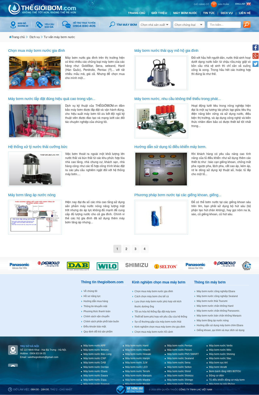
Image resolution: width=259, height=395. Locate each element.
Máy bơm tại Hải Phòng (222, 384)
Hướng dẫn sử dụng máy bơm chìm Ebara (220, 325)
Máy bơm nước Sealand (180, 358)
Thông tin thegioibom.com (102, 282)
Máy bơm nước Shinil (179, 371)
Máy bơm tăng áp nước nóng (31, 195)
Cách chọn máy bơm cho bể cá (152, 296)
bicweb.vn (233, 389)
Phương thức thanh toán (97, 311)
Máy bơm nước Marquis (138, 375)
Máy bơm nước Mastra (137, 379)
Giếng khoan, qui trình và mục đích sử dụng (220, 330)
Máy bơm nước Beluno (96, 349)
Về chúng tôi (90, 291)
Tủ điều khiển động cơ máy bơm (227, 379)
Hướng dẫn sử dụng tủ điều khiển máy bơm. (170, 147)
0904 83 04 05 (38, 353)
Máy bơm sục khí (218, 362)
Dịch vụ (35, 37)
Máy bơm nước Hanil (137, 345)
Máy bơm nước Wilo (220, 349)
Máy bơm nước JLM (136, 362)
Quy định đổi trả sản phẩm (98, 331)
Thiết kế (218, 389)
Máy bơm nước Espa (94, 379)
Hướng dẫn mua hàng (96, 301)
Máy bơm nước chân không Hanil (215, 306)
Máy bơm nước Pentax (179, 345)
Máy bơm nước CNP (94, 358)
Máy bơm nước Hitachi (137, 349)
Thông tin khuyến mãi (95, 306)
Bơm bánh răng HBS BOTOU (225, 371)
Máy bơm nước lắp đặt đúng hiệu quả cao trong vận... (51, 99)
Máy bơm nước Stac (220, 358)
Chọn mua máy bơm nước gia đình (36, 51)
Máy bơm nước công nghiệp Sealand (217, 296)
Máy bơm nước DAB (94, 362)
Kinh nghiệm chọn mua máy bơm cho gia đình (160, 326)
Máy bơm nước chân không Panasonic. (218, 310)
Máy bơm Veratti (218, 367)
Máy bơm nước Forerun (96, 384)
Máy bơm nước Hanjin (137, 358)
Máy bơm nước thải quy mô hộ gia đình (166, 51)
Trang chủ (18, 37)
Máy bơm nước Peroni (179, 349)
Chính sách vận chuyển (96, 316)
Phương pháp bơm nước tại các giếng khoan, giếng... (177, 195)
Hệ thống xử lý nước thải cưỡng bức (37, 147)
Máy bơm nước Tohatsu (180, 384)
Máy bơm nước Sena (178, 362)
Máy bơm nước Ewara (95, 375)
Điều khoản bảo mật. (95, 326)
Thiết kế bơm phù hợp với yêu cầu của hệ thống (161, 316)
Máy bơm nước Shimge (180, 379)
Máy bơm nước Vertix (220, 345)
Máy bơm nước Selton (179, 367)
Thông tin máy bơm (210, 282)
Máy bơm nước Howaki (138, 354)
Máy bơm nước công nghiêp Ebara (216, 291)
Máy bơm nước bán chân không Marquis (219, 315)
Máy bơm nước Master (137, 384)
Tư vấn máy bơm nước (59, 37)
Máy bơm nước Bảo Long (97, 354)
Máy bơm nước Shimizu (180, 375)
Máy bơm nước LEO (136, 367)
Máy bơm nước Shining (222, 354)
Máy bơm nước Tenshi (137, 371)
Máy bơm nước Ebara (95, 371)
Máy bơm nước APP (94, 345)
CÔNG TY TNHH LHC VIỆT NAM (195, 389)
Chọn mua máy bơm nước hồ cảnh (154, 331)
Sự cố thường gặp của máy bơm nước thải (158, 321)
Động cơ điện (216, 375)
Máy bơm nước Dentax (96, 367)
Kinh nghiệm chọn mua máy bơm (158, 282)
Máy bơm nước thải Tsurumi (212, 301)
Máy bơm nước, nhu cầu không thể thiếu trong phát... (177, 99)
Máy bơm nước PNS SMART (183, 354)
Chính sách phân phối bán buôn (101, 321)
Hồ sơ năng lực (92, 296)
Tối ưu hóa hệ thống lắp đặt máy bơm (155, 311)
